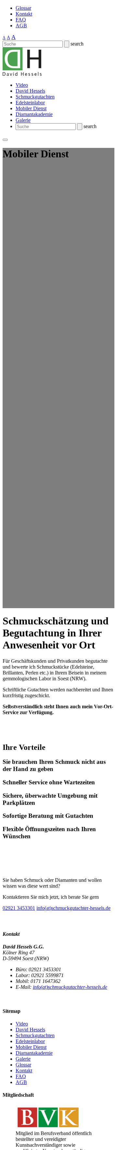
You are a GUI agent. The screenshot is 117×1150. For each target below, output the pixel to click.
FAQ (21, 19)
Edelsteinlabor (30, 102)
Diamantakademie (34, 114)
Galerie (23, 120)
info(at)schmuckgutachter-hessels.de (73, 908)
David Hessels (30, 91)
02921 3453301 (19, 908)
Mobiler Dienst (31, 108)
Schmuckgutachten (35, 96)
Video (22, 85)
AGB (21, 25)
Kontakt (24, 14)
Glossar (23, 8)
